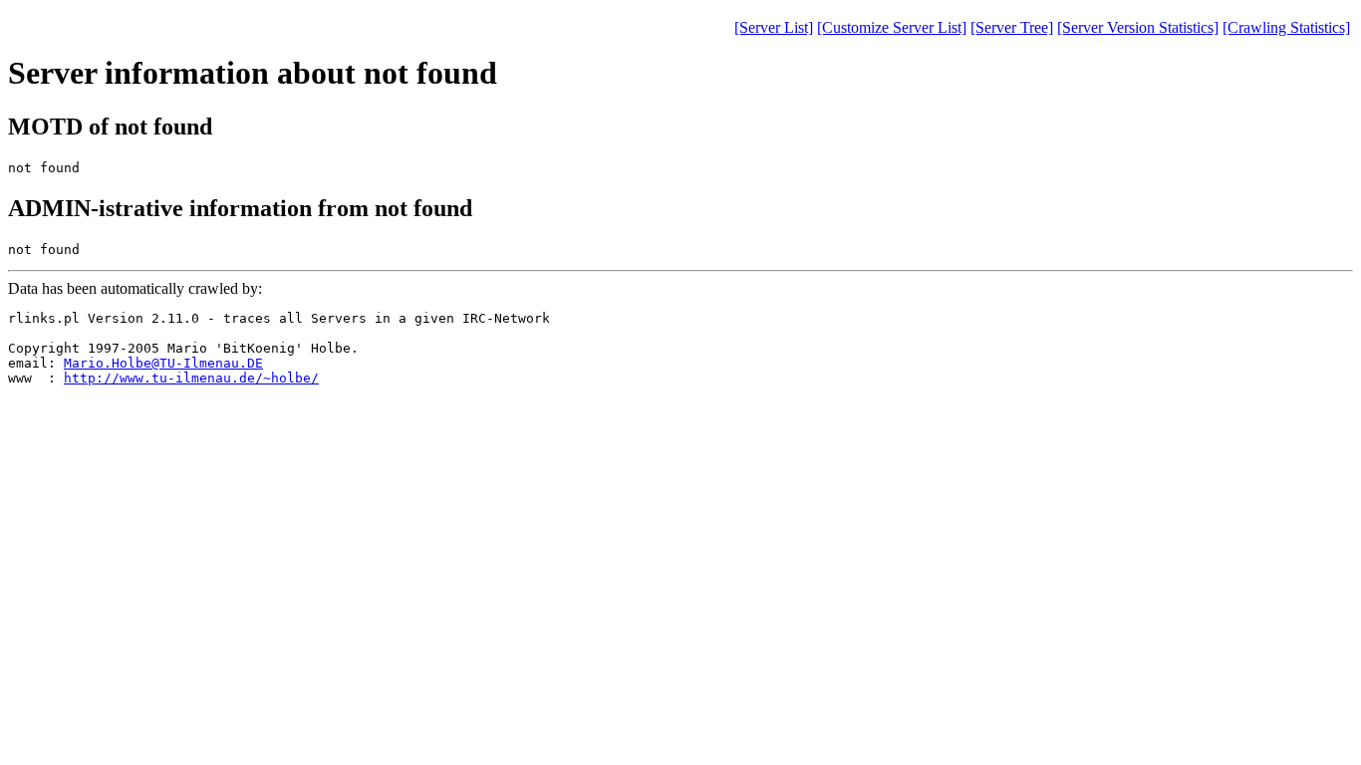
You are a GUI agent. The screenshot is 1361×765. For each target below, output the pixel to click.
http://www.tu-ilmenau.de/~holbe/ (191, 378)
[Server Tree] (1011, 27)
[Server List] (773, 27)
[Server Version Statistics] (1138, 27)
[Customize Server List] (891, 27)
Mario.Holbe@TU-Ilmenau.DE (163, 363)
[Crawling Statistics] (1286, 27)
